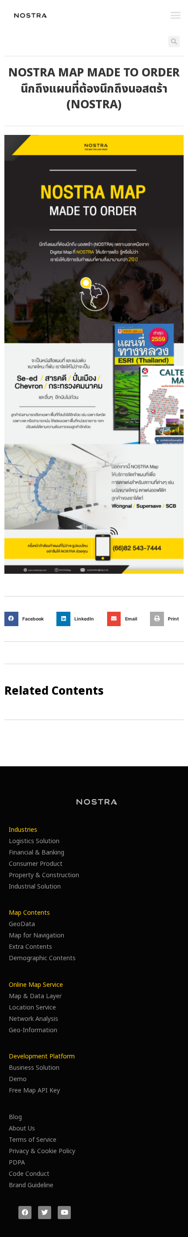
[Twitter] (44, 1212)
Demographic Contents (42, 958)
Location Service (32, 1007)
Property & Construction (44, 875)
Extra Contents (30, 946)
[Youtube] (64, 1212)
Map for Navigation (36, 935)
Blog (15, 1117)
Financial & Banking (36, 852)
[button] (175, 15)
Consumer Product (36, 863)
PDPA (17, 1162)
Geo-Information (33, 1030)
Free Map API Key (34, 1090)
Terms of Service (32, 1139)
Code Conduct (29, 1173)
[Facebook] (24, 1212)
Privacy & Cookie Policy (42, 1151)
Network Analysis (33, 1018)
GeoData (22, 924)
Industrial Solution (35, 886)
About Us (22, 1128)
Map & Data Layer (35, 996)
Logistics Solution (34, 841)
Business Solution (34, 1067)
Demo (18, 1079)
